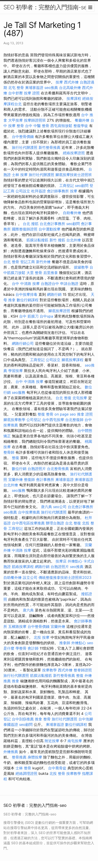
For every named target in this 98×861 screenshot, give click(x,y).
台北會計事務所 (52, 223)
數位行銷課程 (28, 300)
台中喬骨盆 (57, 768)
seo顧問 (81, 185)
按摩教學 (49, 670)
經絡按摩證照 (74, 153)
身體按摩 (35, 757)
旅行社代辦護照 (24, 147)
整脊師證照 (83, 670)
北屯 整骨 (16, 87)
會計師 (33, 648)
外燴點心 (75, 561)
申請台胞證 (69, 283)
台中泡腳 (85, 719)
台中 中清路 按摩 (26, 283)
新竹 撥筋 (57, 240)
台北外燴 (73, 240)
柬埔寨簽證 (34, 87)
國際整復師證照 (24, 229)
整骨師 (8, 452)
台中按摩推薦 (29, 512)
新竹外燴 (43, 261)
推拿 (15, 681)
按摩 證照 (32, 93)
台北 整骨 (11, 261)
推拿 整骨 (43, 719)
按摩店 (61, 561)
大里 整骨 (34, 272)
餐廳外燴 (82, 120)
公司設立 (22, 191)
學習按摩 (15, 370)
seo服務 (18, 392)
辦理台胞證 (55, 523)
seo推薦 (51, 87)
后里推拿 (50, 272)
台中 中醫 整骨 (37, 125)
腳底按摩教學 (14, 419)
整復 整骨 (45, 414)
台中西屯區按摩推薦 (28, 523)
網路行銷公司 (23, 343)
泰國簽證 (10, 724)
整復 (15, 457)
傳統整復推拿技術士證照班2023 (65, 577)
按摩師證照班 (35, 120)
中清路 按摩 (21, 550)
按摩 (59, 82)
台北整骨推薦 (58, 468)
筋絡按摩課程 (23, 566)
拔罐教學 (81, 267)
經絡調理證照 (26, 773)
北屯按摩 (79, 398)
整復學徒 (80, 125)
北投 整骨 (57, 773)
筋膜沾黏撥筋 (37, 240)
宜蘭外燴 (15, 479)
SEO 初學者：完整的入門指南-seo (46, 7)
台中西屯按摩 (53, 419)
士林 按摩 (20, 174)
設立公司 (30, 577)
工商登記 (66, 185)
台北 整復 (63, 398)
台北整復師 (74, 419)
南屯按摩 (74, 741)
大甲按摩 (15, 120)
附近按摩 (52, 741)
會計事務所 (45, 479)
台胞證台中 (50, 283)
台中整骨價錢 (23, 136)
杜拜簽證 (38, 191)
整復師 (29, 479)
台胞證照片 (37, 468)
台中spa (46, 316)
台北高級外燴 (70, 87)
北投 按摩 (41, 637)
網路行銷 (54, 294)
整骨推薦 (19, 757)
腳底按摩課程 (72, 359)
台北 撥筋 (31, 223)
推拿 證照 (85, 414)
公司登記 (33, 419)
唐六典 (46, 506)
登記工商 (27, 261)
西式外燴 (71, 82)
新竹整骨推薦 (49, 147)
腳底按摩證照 (59, 310)
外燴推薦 (10, 751)
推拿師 (64, 643)
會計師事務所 (58, 191)
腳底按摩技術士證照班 (73, 174)
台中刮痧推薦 (23, 719)
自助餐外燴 (72, 212)
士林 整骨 (23, 768)
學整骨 (20, 648)
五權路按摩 (17, 626)
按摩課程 (74, 98)
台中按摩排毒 (26, 294)
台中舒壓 (15, 93)
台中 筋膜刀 (29, 316)
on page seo (65, 414)
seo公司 (60, 506)
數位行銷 (19, 468)
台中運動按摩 (49, 229)
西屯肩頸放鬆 (61, 125)
